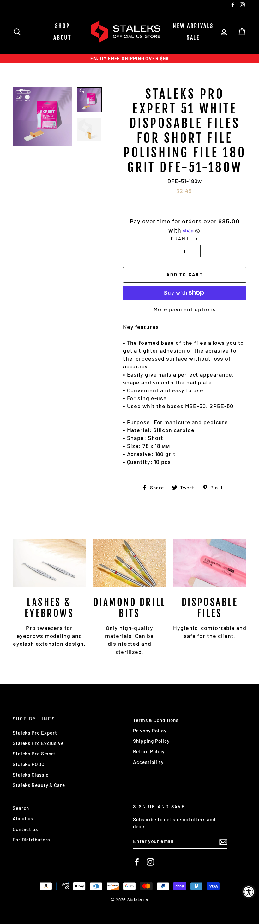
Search (21, 808)
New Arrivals (193, 25)
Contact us (25, 829)
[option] (129, 58)
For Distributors (31, 839)
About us (23, 818)
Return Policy (149, 751)
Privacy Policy (149, 730)
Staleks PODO (29, 764)
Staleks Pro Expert (35, 733)
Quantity (184, 238)
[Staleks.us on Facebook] (137, 862)
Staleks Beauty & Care (39, 785)
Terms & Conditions (155, 720)
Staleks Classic (31, 774)
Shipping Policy (151, 741)
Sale (193, 37)
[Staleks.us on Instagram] (150, 862)
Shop (62, 25)
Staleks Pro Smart (34, 753)
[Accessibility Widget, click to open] (249, 892)
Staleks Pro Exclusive (38, 743)
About (62, 37)
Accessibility (148, 762)
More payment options (185, 309)
